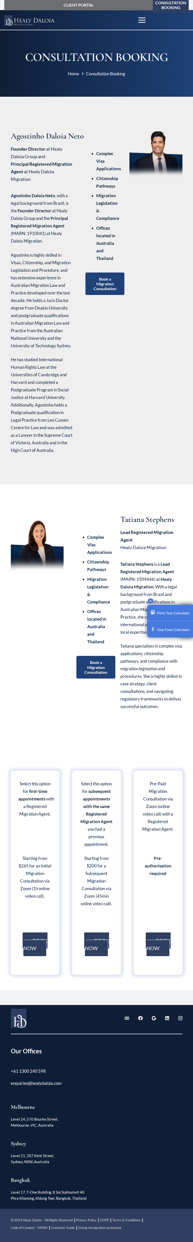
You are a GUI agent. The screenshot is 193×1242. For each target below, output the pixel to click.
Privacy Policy (86, 1220)
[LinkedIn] (167, 1018)
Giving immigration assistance (99, 1228)
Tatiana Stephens (147, 519)
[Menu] (142, 20)
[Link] (29, 20)
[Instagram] (180, 1018)
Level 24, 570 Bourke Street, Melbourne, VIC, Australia (34, 1122)
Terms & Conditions (126, 1220)
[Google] (154, 1018)
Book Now (35, 944)
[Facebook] (140, 1018)
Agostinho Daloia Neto (42, 136)
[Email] (127, 1018)
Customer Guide (63, 1228)
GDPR (104, 1220)
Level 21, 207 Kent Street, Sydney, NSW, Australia (32, 1158)
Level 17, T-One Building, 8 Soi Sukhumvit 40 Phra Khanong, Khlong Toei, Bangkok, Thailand (48, 1195)
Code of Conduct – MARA (29, 1228)
